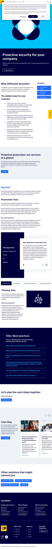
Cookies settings (22, 16)
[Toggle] (50, 2)
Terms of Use (25, 546)
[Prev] (45, 415)
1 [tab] (23, 264)
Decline (43, 16)
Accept (33, 16)
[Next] (46, 264)
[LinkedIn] (6, 536)
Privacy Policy (19, 546)
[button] (26, 346)
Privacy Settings (32, 546)
